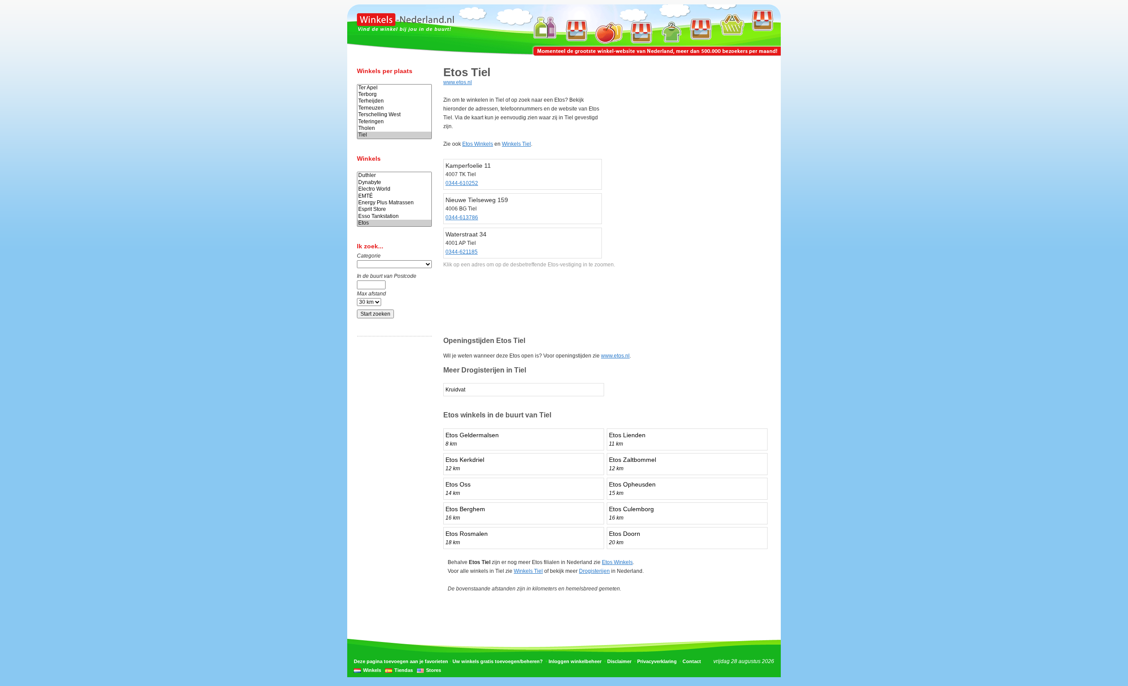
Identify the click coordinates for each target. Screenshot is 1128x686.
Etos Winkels (477, 144)
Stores (433, 670)
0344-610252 (461, 183)
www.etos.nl (457, 82)
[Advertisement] (392, 481)
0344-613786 (461, 217)
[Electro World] (394, 189)
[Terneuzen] (394, 108)
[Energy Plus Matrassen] (394, 202)
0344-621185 (461, 252)
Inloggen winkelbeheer (575, 661)
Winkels (372, 670)
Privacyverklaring (657, 661)
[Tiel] (394, 135)
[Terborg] (394, 94)
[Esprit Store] (394, 209)
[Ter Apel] (394, 88)
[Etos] (394, 223)
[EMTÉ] (394, 196)
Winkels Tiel (516, 144)
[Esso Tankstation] (394, 216)
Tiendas (403, 670)
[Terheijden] (394, 101)
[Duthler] (394, 175)
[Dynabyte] (394, 182)
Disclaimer (619, 661)
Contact (692, 661)
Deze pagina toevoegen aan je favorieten (401, 661)
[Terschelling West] (394, 114)
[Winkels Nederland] (405, 24)
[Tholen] (394, 128)
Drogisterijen (594, 571)
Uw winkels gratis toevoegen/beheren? (498, 661)
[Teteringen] (394, 121)
